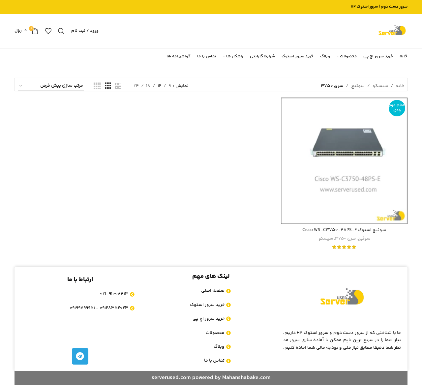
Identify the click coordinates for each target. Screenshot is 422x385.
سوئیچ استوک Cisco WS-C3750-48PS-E (344, 230)
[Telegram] (80, 356)
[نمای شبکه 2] (118, 86)
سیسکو (380, 86)
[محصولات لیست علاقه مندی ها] (48, 31)
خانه (400, 86)
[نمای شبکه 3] (108, 86)
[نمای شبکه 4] (97, 86)
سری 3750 (345, 239)
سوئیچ (358, 86)
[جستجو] (61, 31)
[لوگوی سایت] (392, 31)
